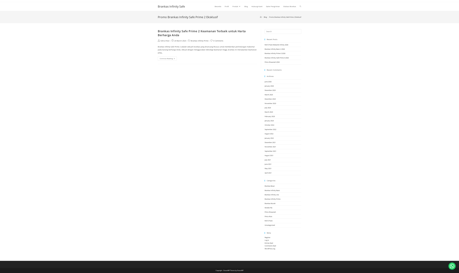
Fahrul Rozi (165, 41)
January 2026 (269, 86)
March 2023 (269, 112)
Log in (267, 240)
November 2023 (270, 103)
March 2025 (269, 95)
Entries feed (269, 243)
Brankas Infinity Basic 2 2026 (275, 49)
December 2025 (270, 90)
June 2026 (268, 82)
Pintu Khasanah (270, 212)
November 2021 (270, 147)
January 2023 (269, 121)
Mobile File (268, 208)
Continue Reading (168, 59)
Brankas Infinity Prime (199, 41)
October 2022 (269, 125)
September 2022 (270, 129)
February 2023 (270, 116)
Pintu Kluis (268, 216)
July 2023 (268, 108)
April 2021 (268, 173)
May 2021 (268, 168)
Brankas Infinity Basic (272, 190)
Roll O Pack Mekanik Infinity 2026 (276, 45)
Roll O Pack (269, 221)
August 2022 (269, 134)
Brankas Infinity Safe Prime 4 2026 (277, 58)
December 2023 (270, 99)
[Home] (261, 17)
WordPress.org (270, 249)
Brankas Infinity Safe (171, 6)
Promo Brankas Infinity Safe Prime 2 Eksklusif (285, 17)
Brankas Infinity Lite (272, 195)
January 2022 (269, 138)
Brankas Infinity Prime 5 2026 (275, 53)
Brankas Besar (270, 186)
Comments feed (270, 246)
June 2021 (268, 164)
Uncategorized (270, 225)
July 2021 (268, 160)
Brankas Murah (270, 203)
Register (267, 237)
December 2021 (270, 142)
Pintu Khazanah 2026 (272, 62)
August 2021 (269, 155)
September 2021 (270, 151)
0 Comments (218, 41)
